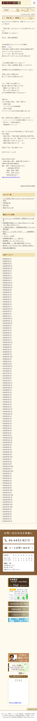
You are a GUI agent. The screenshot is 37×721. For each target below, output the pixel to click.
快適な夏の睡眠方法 (9, 248)
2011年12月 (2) (7, 521)
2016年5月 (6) (7, 397)
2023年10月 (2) (7, 287)
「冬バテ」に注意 (8, 236)
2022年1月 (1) (7, 306)
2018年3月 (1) (7, 359)
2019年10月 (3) (7, 323)
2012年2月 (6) (7, 516)
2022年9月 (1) (7, 301)
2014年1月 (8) (7, 464)
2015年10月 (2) (7, 414)
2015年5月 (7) (7, 425)
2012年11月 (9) (7, 497)
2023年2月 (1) (7, 299)
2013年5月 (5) (7, 483)
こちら (10, 47)
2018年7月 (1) (7, 349)
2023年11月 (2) (7, 285)
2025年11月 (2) (7, 268)
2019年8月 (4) (7, 328)
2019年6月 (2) (7, 332)
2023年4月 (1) (7, 297)
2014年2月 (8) (7, 461)
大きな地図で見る (16, 702)
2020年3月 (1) (7, 313)
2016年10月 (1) (7, 387)
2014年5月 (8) (7, 454)
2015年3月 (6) (7, 430)
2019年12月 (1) (7, 318)
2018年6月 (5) (7, 352)
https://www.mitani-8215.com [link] (11, 177)
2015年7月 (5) (7, 421)
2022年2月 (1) (7, 304)
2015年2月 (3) (7, 433)
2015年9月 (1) (7, 416)
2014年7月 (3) (7, 449)
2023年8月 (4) (7, 292)
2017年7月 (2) (7, 373)
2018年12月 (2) (7, 342)
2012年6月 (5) (7, 509)
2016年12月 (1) (7, 383)
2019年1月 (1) (7, 340)
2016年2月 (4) (7, 404)
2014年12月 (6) (7, 437)
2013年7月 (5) (7, 478)
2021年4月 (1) (7, 311)
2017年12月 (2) (7, 366)
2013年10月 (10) (8, 471)
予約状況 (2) (7, 203)
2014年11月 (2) (7, 440)
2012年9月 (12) (7, 502)
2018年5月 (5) (7, 354)
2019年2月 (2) (7, 337)
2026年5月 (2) (7, 259)
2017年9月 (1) (7, 368)
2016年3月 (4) (7, 402)
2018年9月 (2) (7, 344)
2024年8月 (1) (7, 280)
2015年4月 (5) (7, 428)
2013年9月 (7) (7, 473)
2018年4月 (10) (7, 356)
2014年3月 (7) (7, 459)
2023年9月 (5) (7, 290)
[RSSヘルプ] (25, 673)
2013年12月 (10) (8, 466)
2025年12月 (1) (7, 266)
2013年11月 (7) (7, 468)
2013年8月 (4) (7, 476)
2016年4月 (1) (7, 399)
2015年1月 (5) (7, 435)
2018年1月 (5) (7, 363)
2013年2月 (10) (7, 490)
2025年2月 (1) (7, 275)
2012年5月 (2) (7, 511)
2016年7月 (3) (7, 392)
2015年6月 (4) (7, 423)
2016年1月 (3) (7, 406)
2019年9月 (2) (7, 325)
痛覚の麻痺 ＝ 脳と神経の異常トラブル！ (17, 243)
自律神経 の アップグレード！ (13, 241)
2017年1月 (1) (7, 380)
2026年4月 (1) (7, 261)
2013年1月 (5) (7, 492)
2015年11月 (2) (7, 411)
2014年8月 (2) (7, 447)
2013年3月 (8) (7, 487)
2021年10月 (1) (7, 309)
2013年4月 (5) (7, 485)
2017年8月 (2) (7, 371)
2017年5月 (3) (7, 378)
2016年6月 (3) (7, 394)
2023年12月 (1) (7, 282)
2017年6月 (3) (7, 375)
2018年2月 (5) (7, 361)
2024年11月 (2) (7, 278)
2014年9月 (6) (7, 445)
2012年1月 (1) (7, 518)
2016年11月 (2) (7, 385)
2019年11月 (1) (7, 321)
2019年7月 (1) (7, 330)
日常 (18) (6, 205)
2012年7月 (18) (7, 507)
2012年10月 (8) (7, 499)
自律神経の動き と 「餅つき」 (13, 238)
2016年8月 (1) (7, 390)
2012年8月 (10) (7, 504)
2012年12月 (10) (8, 495)
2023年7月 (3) (7, 294)
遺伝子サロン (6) (8, 208)
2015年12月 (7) (7, 409)
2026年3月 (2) (7, 263)
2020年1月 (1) (7, 316)
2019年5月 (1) (7, 335)
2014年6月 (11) (7, 452)
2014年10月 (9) (7, 442)
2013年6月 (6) (7, 480)
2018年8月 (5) (7, 347)
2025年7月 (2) (7, 270)
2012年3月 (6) (7, 514)
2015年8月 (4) (7, 418)
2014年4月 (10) (7, 456)
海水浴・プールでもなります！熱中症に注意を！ (18, 245)
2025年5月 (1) (7, 273)
